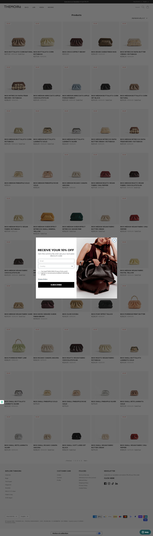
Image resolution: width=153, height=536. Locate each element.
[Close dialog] (114, 240)
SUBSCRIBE (56, 285)
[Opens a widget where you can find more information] (145, 532)
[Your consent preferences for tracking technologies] (2, 402)
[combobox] (55, 266)
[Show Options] (72, 266)
